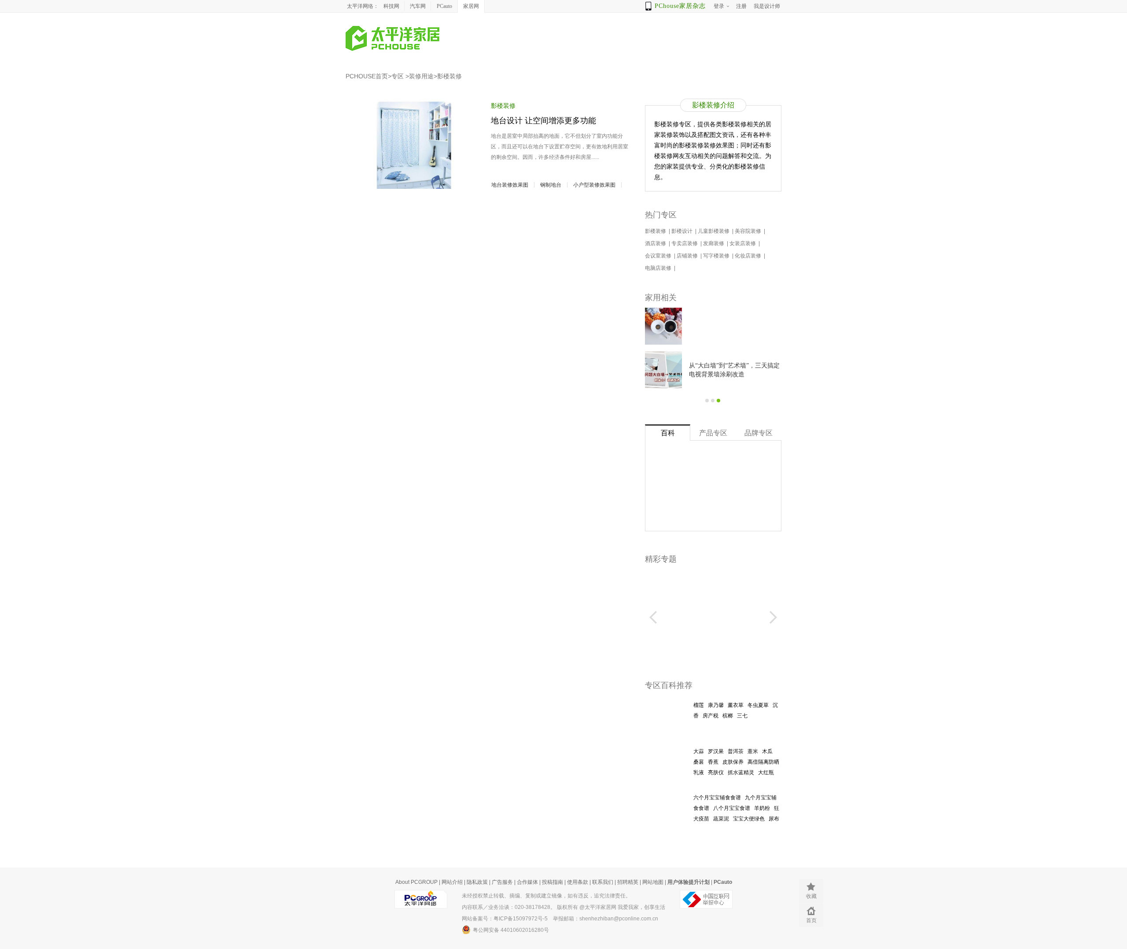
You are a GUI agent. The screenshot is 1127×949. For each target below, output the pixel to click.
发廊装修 (714, 243)
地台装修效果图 (509, 185)
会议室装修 (659, 256)
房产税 (710, 716)
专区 (397, 76)
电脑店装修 (659, 268)
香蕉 (713, 762)
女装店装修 (743, 243)
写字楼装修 (717, 256)
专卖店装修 (685, 243)
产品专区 (713, 433)
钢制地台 (550, 185)
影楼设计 (682, 231)
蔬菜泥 (721, 819)
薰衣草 (736, 705)
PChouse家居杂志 (680, 6)
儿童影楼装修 (714, 231)
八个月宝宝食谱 (731, 808)
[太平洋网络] (420, 896)
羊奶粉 (762, 808)
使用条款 (577, 882)
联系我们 (602, 882)
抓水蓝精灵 (741, 772)
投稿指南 (552, 882)
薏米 (753, 751)
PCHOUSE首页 (367, 76)
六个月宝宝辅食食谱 (717, 798)
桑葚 (698, 762)
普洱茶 (736, 751)
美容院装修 (748, 231)
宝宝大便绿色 (749, 819)
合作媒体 (527, 882)
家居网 (471, 6)
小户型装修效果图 (594, 185)
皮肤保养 (733, 762)
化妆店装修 (748, 256)
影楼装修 (449, 76)
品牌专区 (758, 433)
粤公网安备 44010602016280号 (511, 930)
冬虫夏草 (758, 705)
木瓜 (767, 751)
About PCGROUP (416, 882)
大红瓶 (766, 772)
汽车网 (418, 6)
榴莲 (698, 705)
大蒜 (698, 751)
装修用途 (421, 76)
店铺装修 (688, 256)
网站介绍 (452, 882)
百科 (668, 433)
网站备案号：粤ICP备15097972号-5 (505, 919)
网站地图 (652, 882)
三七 (742, 716)
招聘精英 (627, 882)
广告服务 (502, 882)
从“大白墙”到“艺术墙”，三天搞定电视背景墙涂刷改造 (734, 370)
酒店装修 (656, 243)
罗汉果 (716, 751)
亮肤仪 (716, 772)
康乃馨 (716, 705)
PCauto (444, 6)
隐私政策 (477, 882)
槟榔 (727, 716)
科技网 (391, 6)
